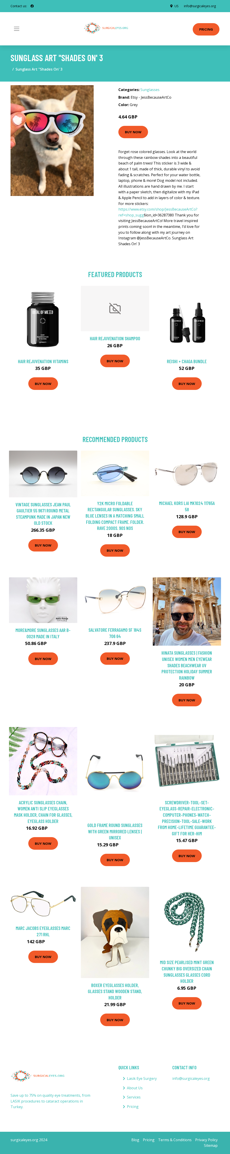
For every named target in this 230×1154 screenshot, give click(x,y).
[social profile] (32, 6)
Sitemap (211, 1145)
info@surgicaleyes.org (200, 6)
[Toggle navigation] (17, 28)
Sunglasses (149, 89)
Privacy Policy (206, 1139)
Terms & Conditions (175, 1139)
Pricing (206, 29)
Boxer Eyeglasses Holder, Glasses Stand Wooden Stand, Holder (115, 991)
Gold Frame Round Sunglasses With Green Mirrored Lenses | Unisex (114, 831)
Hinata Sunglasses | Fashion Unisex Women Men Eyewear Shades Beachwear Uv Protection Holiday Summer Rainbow (186, 665)
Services (134, 1097)
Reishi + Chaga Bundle (187, 361)
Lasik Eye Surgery (142, 1078)
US (177, 6)
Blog (135, 1139)
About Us (135, 1087)
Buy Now (133, 132)
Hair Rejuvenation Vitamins (43, 361)
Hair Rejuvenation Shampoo (115, 338)
